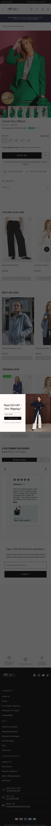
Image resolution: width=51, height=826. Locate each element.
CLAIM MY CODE (13, 418)
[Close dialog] (50, 395)
